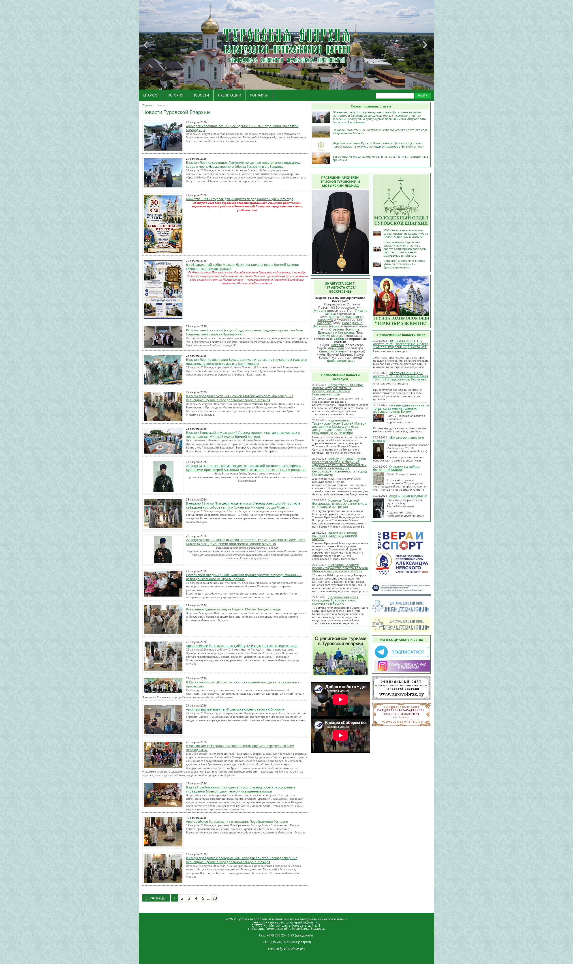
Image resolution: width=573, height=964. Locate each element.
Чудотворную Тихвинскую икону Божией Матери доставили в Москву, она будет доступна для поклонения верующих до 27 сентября (339, 426)
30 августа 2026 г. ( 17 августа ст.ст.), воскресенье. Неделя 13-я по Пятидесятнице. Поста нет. (400, 344)
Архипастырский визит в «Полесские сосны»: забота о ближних (235, 709)
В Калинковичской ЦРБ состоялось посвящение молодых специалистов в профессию (242, 684)
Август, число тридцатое (408, 496)
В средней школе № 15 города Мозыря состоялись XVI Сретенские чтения (404, 264)
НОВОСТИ (200, 95)
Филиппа (352, 329)
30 (214, 898)
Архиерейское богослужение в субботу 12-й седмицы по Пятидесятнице (241, 646)
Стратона (336, 329)
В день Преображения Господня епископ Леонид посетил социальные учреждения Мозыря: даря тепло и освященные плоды (240, 789)
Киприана (346, 332)
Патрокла (324, 323)
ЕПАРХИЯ (150, 95)
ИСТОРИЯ (175, 95)
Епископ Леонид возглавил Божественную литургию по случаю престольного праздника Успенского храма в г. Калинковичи (246, 361)
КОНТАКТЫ (259, 95)
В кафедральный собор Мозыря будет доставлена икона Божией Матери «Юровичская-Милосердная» (242, 266)
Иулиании (320, 326)
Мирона (320, 310)
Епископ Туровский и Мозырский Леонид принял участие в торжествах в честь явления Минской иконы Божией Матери (243, 434)
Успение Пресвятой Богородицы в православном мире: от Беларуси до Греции (339, 503)
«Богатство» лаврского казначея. (398, 439)
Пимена (361, 310)
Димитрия (336, 348)
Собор (339, 339)
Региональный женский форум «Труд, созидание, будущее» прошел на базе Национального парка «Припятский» (244, 332)
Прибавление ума (339, 361)
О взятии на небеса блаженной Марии (396, 468)
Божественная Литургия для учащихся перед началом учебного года (239, 199)
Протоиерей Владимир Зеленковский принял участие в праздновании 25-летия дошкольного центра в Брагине (243, 577)
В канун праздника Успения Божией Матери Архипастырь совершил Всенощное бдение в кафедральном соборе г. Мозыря (239, 398)
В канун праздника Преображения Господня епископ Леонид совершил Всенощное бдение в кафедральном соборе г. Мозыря (241, 860)
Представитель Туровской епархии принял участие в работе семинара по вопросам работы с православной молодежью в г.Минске (404, 249)
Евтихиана (326, 332)
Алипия (324, 335)
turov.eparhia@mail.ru (303, 922)
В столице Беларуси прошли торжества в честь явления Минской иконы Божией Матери (340, 568)
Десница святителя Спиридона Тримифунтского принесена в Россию (335, 600)
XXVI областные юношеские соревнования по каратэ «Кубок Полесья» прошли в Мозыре (405, 233)
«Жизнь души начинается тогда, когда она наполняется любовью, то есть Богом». (401, 408)
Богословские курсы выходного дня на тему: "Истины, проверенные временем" (380, 158)
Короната (325, 320)
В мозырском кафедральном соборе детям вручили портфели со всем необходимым (240, 748)
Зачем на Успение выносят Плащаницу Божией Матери (334, 535)
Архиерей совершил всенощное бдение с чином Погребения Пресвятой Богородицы (242, 128)
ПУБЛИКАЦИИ (229, 95)
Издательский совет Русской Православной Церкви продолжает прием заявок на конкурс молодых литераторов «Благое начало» (378, 144)
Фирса (334, 317)
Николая (337, 345)
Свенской (326, 351)
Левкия (346, 317)
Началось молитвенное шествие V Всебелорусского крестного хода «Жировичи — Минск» (380, 131)
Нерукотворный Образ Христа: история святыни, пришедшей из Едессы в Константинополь (337, 389)
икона (330, 313)
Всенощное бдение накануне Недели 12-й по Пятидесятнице (233, 609)
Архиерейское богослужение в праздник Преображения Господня (237, 821)
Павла (346, 323)
